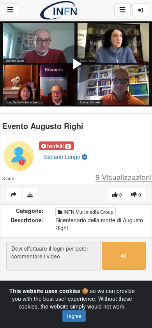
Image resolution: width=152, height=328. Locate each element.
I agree (74, 315)
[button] (56, 145)
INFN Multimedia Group (87, 211)
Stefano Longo (63, 157)
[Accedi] (140, 9)
